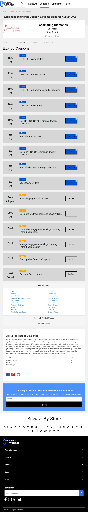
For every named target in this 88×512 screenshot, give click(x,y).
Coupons (44, 4)
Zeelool (13, 294)
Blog (67, 4)
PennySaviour (10, 450)
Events (7, 465)
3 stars (52, 32)
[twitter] (18, 374)
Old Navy (51, 307)
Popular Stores (44, 286)
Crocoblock (15, 296)
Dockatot (51, 291)
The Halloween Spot (18, 312)
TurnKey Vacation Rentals (20, 298)
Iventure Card (53, 296)
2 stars (50, 32)
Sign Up (44, 405)
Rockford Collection (18, 305)
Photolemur (52, 294)
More (6, 479)
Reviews (32, 4)
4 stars (55, 32)
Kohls (13, 307)
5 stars (58, 32)
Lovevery (51, 303)
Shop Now (52, 29)
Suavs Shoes (53, 305)
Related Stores (44, 324)
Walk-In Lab (15, 310)
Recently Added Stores (44, 318)
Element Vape (53, 312)
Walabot (51, 310)
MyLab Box (15, 300)
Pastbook (14, 291)
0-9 (6, 427)
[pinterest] (13, 374)
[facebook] (8, 374)
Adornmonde (52, 300)
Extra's (7, 472)
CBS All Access (53, 298)
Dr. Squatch (15, 303)
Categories (57, 4)
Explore (7, 457)
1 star (47, 32)
